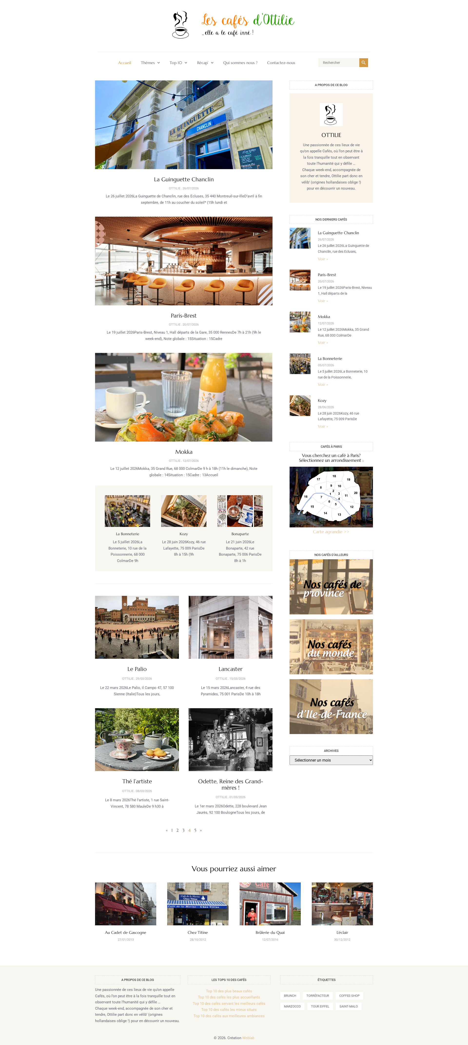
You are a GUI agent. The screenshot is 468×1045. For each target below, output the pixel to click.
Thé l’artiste (137, 781)
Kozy (184, 534)
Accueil (124, 62)
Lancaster (231, 669)
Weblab (248, 1038)
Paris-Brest (184, 315)
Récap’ (202, 62)
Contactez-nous (281, 62)
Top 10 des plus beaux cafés (229, 991)
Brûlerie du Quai (270, 932)
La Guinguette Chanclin (184, 179)
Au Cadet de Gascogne (125, 932)
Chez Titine (198, 932)
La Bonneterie (127, 534)
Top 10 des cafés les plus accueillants (229, 997)
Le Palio (137, 669)
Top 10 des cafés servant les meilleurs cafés (229, 1003)
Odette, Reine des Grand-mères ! (230, 784)
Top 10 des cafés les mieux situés (229, 1009)
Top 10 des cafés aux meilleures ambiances (229, 1016)
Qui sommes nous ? (240, 62)
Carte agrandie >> (331, 531)
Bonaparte (240, 534)
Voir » (323, 258)
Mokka (184, 451)
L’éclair (342, 932)
